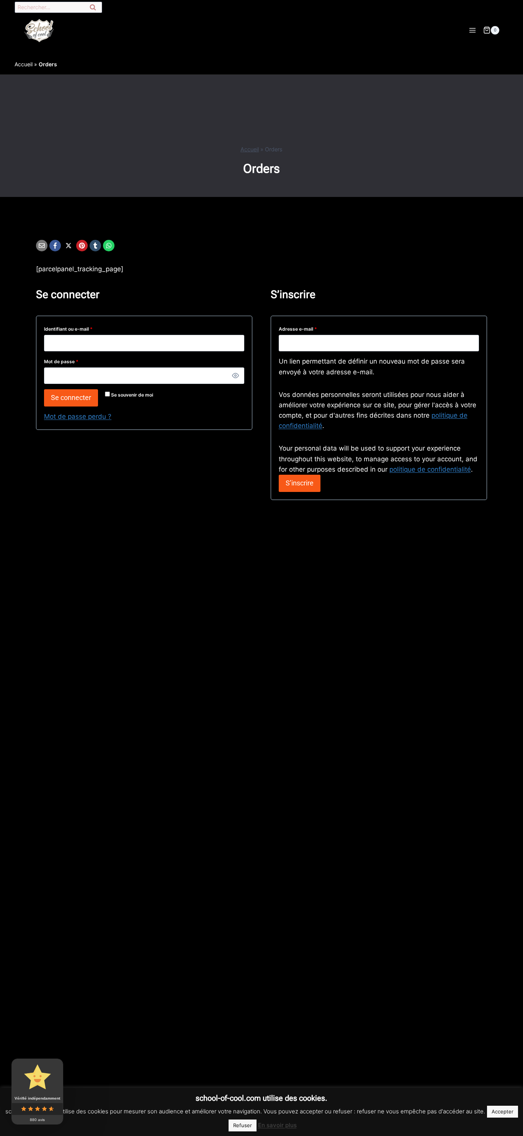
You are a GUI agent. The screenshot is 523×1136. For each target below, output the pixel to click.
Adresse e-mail (310, 328)
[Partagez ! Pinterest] (82, 245)
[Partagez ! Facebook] (55, 245)
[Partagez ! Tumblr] (95, 245)
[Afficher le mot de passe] (235, 376)
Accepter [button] (502, 1111)
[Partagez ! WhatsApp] (108, 245)
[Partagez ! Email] (41, 245)
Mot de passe (73, 360)
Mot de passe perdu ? (77, 416)
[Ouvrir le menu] (472, 30)
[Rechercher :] (58, 7)
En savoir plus (277, 1125)
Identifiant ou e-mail (80, 328)
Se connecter (71, 397)
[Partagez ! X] (68, 245)
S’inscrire (300, 483)
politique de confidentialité (430, 469)
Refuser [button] (242, 1125)
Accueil (24, 64)
